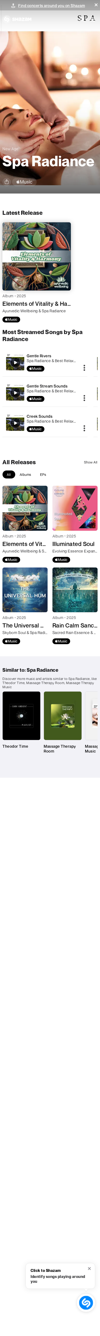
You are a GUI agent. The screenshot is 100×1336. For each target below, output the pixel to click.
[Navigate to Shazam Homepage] (17, 19)
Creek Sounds (39, 416)
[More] (84, 368)
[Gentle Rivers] (44, 362)
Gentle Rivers (39, 355)
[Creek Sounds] (44, 423)
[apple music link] (24, 182)
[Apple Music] (11, 319)
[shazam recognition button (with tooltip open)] (86, 1303)
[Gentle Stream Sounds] (44, 393)
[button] (96, 4)
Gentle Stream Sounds (47, 386)
